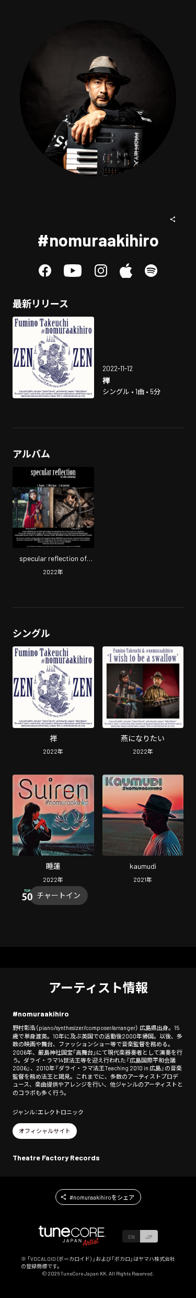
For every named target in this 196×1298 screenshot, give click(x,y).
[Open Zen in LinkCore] (53, 357)
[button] (173, 219)
